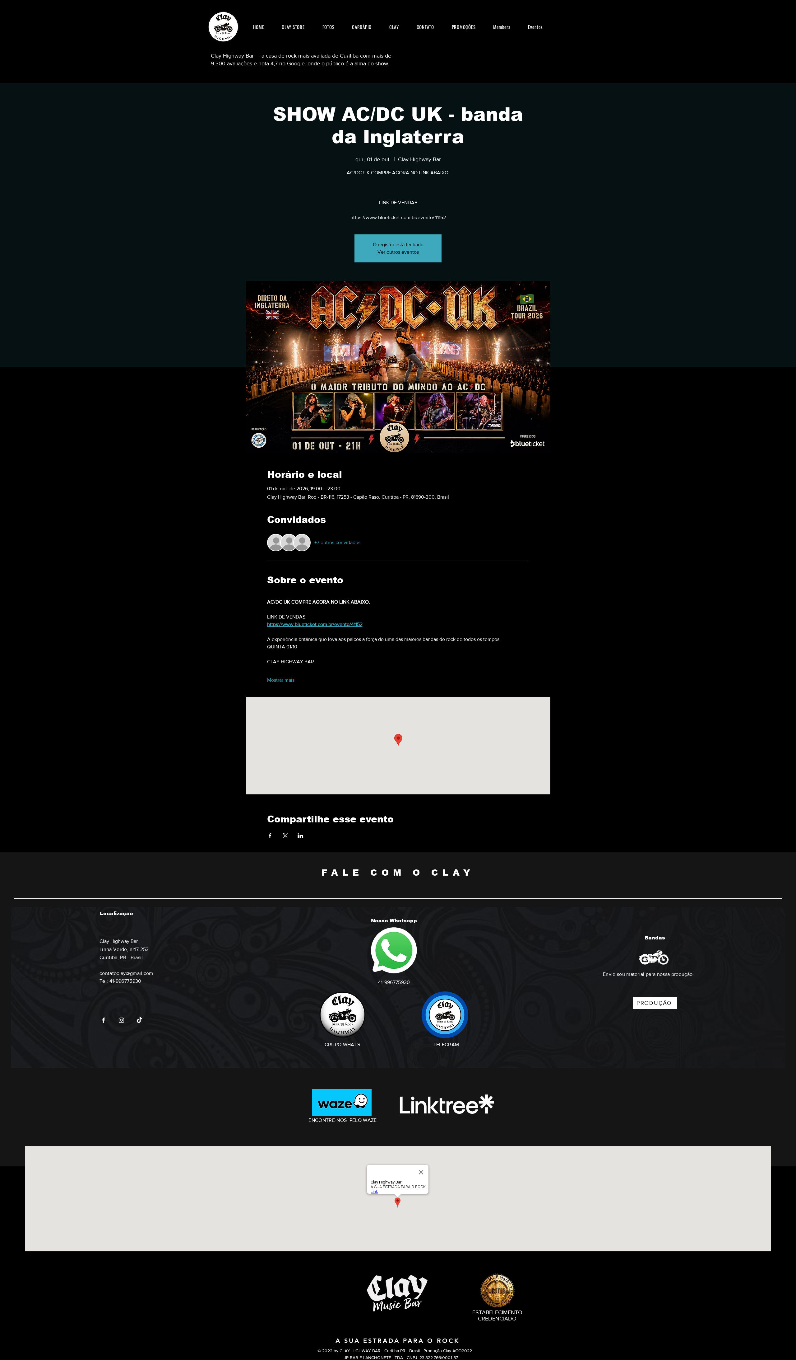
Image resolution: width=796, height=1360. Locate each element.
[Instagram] (121, 1020)
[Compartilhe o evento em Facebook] (270, 835)
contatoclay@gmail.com (126, 973)
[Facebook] (103, 1020)
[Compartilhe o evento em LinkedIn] (300, 835)
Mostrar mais (280, 680)
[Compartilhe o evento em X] (285, 835)
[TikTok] (139, 1020)
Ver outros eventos (398, 252)
